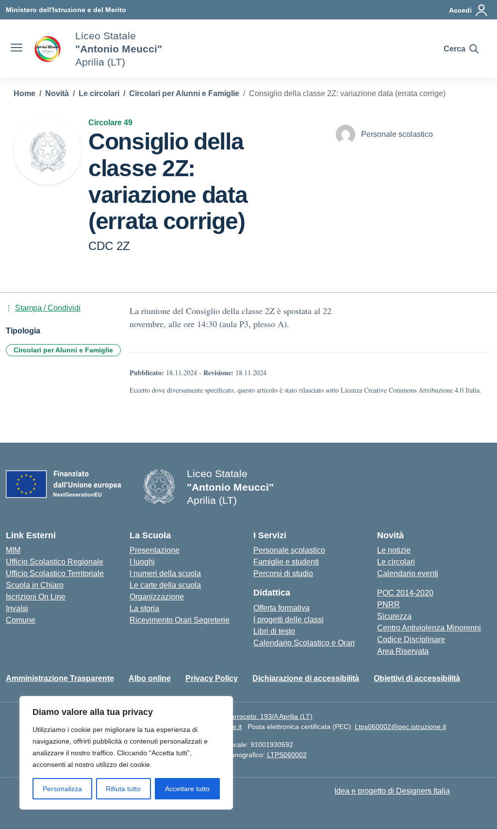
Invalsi (17, 608)
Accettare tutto (187, 789)
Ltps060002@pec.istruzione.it (400, 726)
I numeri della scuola (165, 573)
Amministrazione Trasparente (60, 678)
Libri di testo (274, 631)
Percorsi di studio (283, 573)
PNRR (388, 604)
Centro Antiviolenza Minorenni (429, 628)
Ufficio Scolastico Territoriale (55, 573)
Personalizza (62, 789)
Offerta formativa (281, 608)
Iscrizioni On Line (36, 597)
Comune (20, 620)
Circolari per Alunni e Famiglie (63, 350)
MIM (13, 550)
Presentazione (155, 550)
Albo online (150, 678)
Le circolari (396, 562)
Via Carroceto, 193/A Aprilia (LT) (263, 716)
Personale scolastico (289, 550)
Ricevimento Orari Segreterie (180, 620)
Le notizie (394, 550)
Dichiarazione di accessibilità (305, 678)
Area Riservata (403, 651)
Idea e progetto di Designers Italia (392, 791)
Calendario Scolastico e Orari (304, 643)
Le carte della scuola (165, 585)
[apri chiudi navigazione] (16, 49)
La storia (144, 608)
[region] (126, 753)
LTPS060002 (287, 755)
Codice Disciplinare (411, 639)
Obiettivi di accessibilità (417, 678)
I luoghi (142, 562)
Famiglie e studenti (286, 562)
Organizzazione (157, 597)
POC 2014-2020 (405, 593)
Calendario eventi (407, 573)
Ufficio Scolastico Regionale (54, 562)
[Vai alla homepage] (47, 49)
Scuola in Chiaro (35, 585)
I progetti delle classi (288, 619)
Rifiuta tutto (123, 789)
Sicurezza (394, 616)
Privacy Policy (211, 678)
